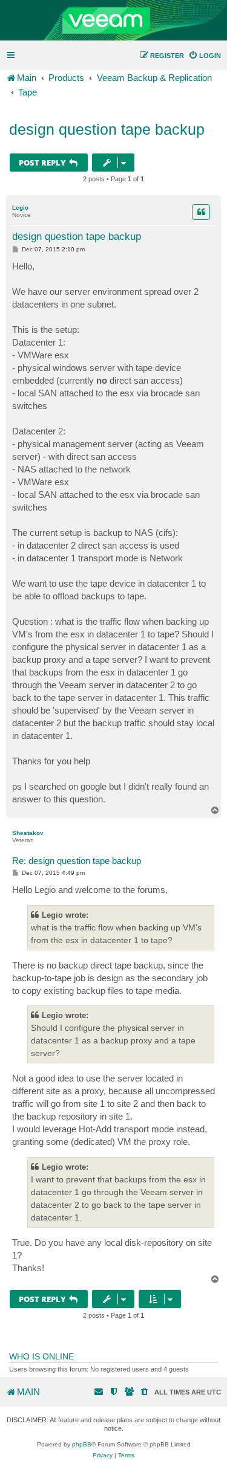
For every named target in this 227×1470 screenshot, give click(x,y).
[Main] (113, 20)
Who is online (41, 1356)
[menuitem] (204, 55)
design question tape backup (107, 129)
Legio (20, 207)
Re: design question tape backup (76, 861)
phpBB (81, 1444)
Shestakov (28, 833)
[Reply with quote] (201, 212)
